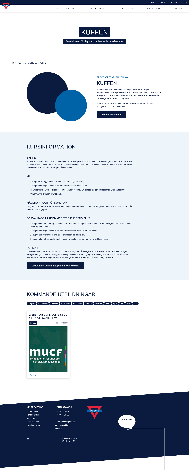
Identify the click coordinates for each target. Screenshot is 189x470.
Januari (88, 304)
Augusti (31, 304)
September (42, 304)
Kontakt (174, 2)
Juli (135, 304)
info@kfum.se (63, 411)
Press (152, 2)
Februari (98, 304)
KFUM (13, 63)
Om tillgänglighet (34, 425)
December (77, 304)
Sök (185, 2)
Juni (128, 304)
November (65, 304)
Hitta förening (66, 8)
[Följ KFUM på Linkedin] (127, 423)
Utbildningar (33, 63)
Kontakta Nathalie (112, 114)
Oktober (54, 304)
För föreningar (98, 8)
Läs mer (32, 375)
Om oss (178, 8)
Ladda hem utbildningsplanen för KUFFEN (55, 265)
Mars (108, 304)
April (115, 304)
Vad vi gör (153, 8)
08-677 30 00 (63, 415)
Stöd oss (127, 8)
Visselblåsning (33, 422)
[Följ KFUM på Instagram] (126, 423)
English (162, 2)
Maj (122, 304)
